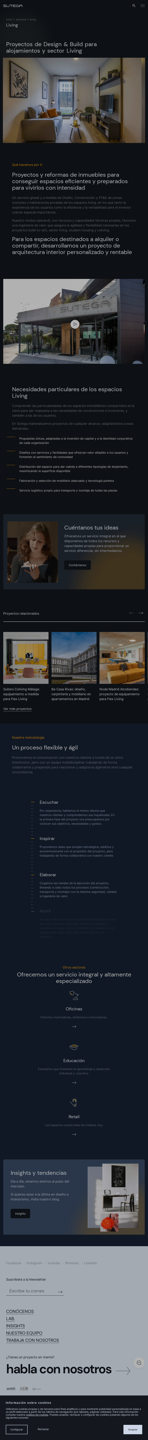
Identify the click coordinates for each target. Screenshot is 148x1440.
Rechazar (43, 1429)
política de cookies (37, 1414)
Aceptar (133, 1429)
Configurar (16, 1429)
